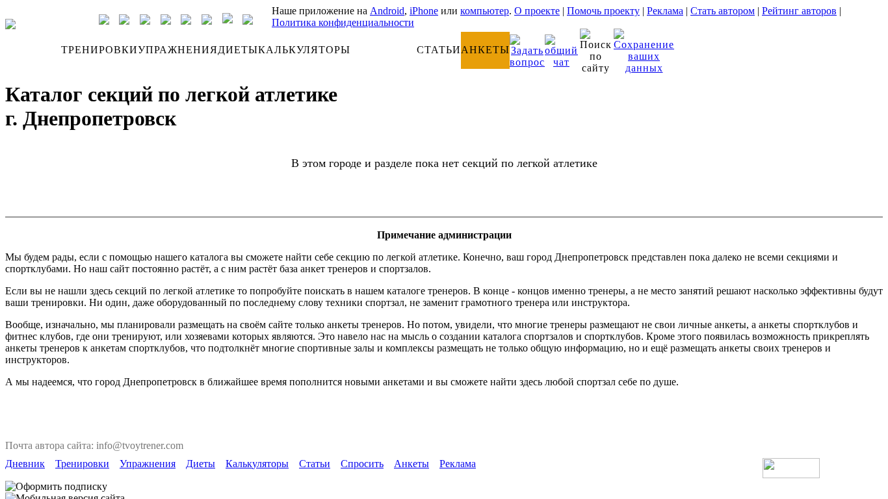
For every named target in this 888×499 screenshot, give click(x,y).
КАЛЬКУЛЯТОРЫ (304, 49)
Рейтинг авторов (799, 10)
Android (387, 10)
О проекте (537, 10)
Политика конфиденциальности (343, 22)
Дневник (25, 463)
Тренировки (82, 463)
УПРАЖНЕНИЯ (178, 49)
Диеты (200, 463)
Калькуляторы (257, 463)
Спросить (362, 463)
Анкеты (411, 463)
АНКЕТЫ (485, 49)
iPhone (424, 10)
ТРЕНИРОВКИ (99, 49)
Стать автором (722, 10)
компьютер (484, 10)
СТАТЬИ (439, 49)
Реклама (665, 10)
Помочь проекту (603, 10)
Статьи (314, 463)
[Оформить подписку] (56, 487)
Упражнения (148, 463)
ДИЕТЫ (238, 49)
